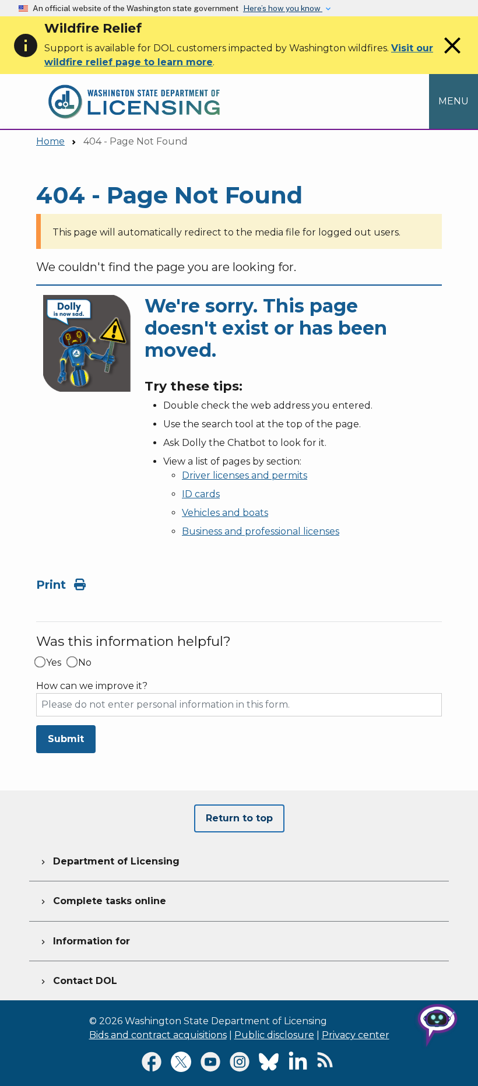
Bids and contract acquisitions (158, 1035)
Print (52, 585)
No (85, 663)
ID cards (201, 494)
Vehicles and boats (225, 512)
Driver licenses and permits (244, 475)
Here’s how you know (282, 8)
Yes (53, 663)
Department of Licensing (109, 861)
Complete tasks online (102, 900)
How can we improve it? (91, 686)
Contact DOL (77, 980)
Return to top (239, 818)
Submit (66, 738)
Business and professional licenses (260, 531)
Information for (84, 941)
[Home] (134, 80)
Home (50, 141)
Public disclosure (274, 1035)
